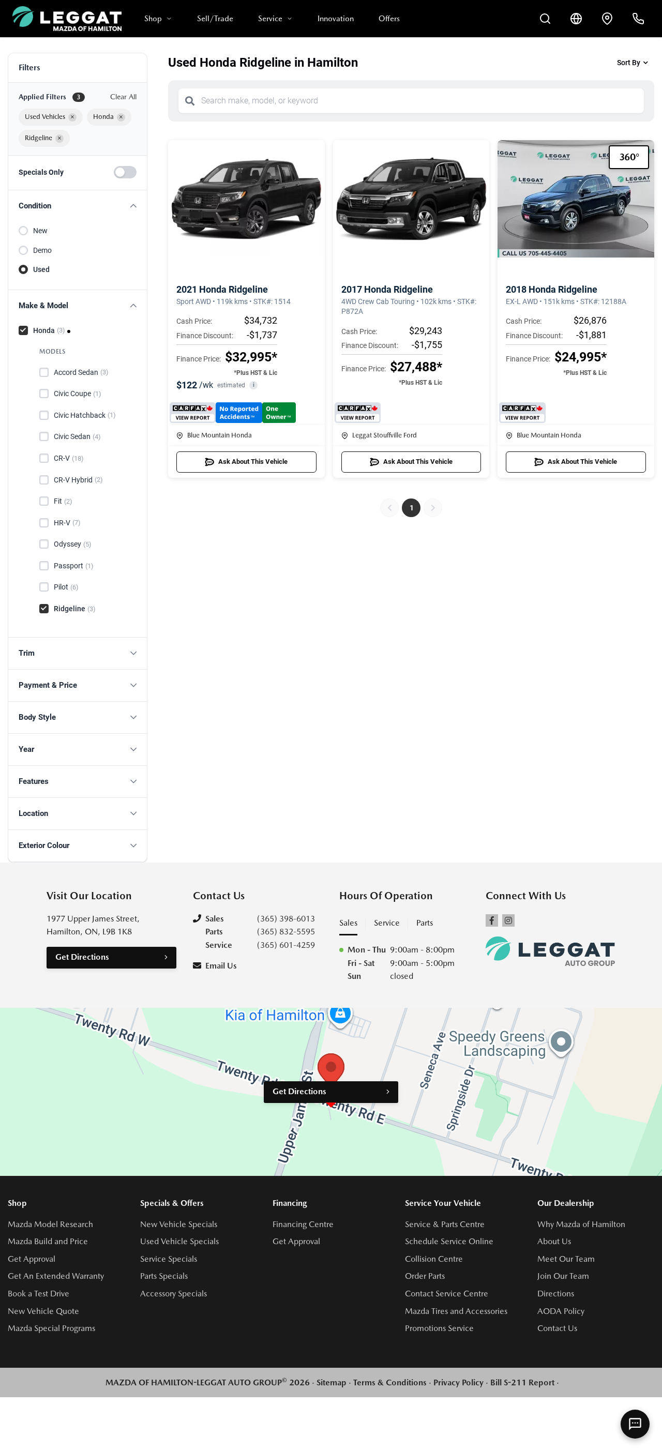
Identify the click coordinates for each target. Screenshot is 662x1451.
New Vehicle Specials (178, 1224)
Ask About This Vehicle (253, 461)
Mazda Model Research (50, 1224)
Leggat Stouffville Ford (384, 435)
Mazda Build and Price (48, 1241)
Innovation (336, 18)
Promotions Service (439, 1328)
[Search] (189, 101)
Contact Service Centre (446, 1293)
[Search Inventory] (545, 18)
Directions (555, 1293)
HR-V (67, 523)
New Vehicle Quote (43, 1311)
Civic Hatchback (85, 415)
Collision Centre (434, 1259)
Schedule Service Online (449, 1241)
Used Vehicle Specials (179, 1241)
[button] (77, 206)
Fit (63, 501)
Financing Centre (303, 1224)
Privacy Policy (458, 1382)
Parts (424, 923)
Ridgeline (75, 608)
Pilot (66, 587)
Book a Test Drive (38, 1293)
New (40, 230)
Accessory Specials (173, 1293)
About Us (554, 1241)
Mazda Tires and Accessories (456, 1311)
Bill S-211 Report (522, 1382)
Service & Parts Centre (445, 1224)
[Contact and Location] (607, 18)
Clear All (123, 97)
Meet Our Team (566, 1259)
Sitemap (332, 1382)
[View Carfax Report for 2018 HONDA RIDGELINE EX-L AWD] (522, 412)
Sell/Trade (215, 18)
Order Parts (425, 1276)
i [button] (253, 385)
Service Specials (168, 1259)
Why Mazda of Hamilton (581, 1224)
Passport (74, 566)
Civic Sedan (77, 436)
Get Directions (82, 957)
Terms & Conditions (390, 1382)
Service (270, 18)
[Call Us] (638, 18)
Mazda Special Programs (51, 1328)
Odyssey (73, 544)
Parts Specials (164, 1276)
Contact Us (557, 1328)
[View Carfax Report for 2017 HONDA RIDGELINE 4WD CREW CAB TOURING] (358, 412)
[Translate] (576, 18)
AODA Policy (560, 1311)
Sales (348, 923)
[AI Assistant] (635, 1424)
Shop (153, 18)
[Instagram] (508, 920)
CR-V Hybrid (78, 480)
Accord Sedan (81, 372)
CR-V (69, 458)
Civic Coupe (77, 393)
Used (41, 269)
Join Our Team (563, 1276)
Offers (389, 18)
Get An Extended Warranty (56, 1276)
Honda (49, 330)
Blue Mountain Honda (219, 435)
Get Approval (31, 1259)
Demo (42, 250)
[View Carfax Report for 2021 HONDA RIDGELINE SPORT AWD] (233, 412)
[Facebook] (492, 920)
